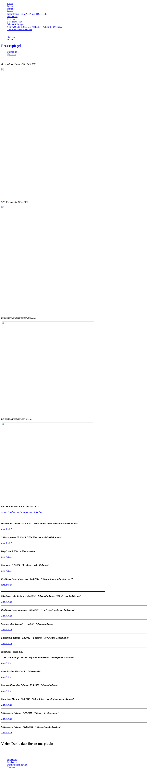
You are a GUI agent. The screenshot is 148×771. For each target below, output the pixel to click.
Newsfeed (11, 767)
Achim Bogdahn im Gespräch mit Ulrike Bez (21, 512)
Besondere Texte (14, 21)
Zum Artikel (6, 571)
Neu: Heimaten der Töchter (19, 29)
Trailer (10, 6)
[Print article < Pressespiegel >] (12, 52)
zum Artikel (6, 529)
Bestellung (12, 19)
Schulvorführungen (16, 24)
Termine (10, 8)
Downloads (12, 16)
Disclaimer (12, 762)
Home (10, 3)
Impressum (12, 759)
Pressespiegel (11, 46)
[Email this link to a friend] (11, 54)
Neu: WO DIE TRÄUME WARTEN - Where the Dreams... (34, 27)
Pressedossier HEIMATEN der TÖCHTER (27, 14)
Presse (10, 11)
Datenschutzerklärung (17, 765)
